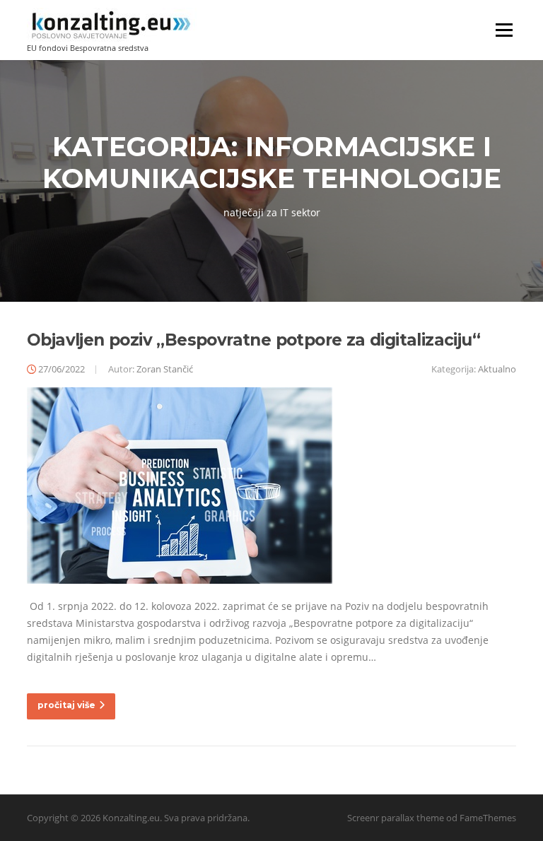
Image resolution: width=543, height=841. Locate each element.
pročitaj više (66, 705)
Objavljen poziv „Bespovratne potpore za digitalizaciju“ (253, 340)
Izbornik (503, 30)
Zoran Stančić (164, 369)
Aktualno (497, 369)
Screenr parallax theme (395, 817)
